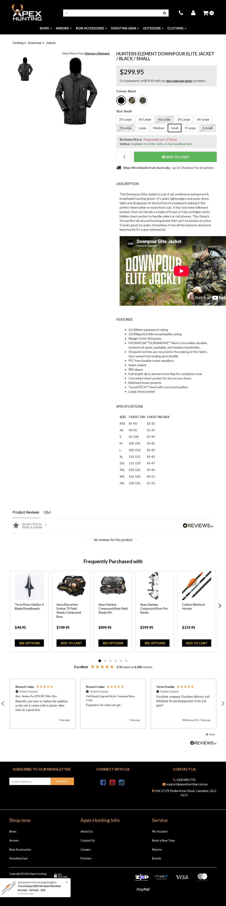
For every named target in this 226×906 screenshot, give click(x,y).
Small (174, 128)
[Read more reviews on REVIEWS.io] (203, 743)
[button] (42, 703)
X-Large (190, 128)
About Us (87, 831)
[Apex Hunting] (26, 12)
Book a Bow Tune (163, 840)
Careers (86, 849)
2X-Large (125, 119)
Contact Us (88, 840)
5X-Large (183, 119)
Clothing (175, 28)
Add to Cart (177, 157)
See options (29, 643)
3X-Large (145, 119)
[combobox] (112, 13)
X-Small (208, 128)
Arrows (62, 28)
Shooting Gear (123, 28)
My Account (160, 831)
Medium (158, 128)
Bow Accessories (90, 28)
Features (124, 319)
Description (127, 184)
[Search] (164, 13)
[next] (220, 606)
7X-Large (125, 128)
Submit (62, 781)
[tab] (166, 184)
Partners (86, 858)
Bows (44, 28)
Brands (156, 858)
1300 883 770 (185, 780)
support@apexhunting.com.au (187, 784)
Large (142, 128)
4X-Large (164, 119)
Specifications (129, 406)
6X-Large (203, 119)
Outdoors (152, 28)
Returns (157, 849)
